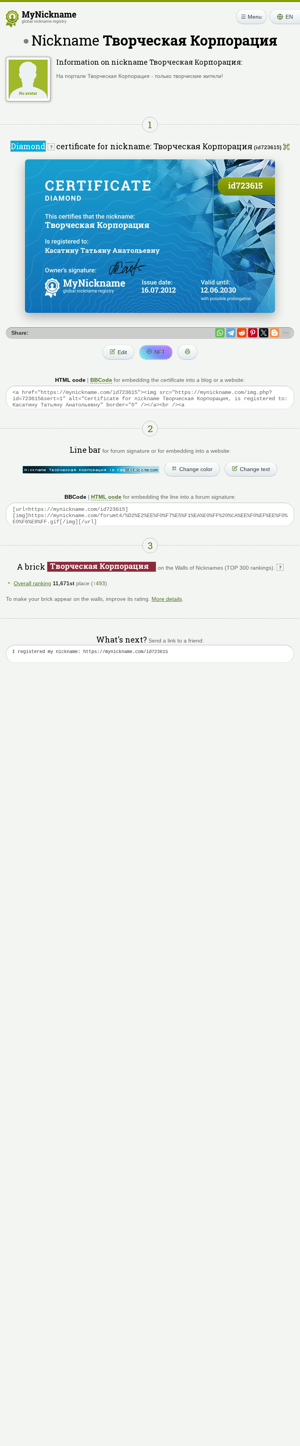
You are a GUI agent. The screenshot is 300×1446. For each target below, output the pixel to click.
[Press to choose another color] (91, 469)
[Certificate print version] (187, 352)
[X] (263, 332)
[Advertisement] (150, 743)
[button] (285, 16)
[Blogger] (274, 332)
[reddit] (241, 332)
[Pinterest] (252, 332)
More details (167, 599)
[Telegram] (231, 332)
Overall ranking (32, 583)
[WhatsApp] (220, 332)
